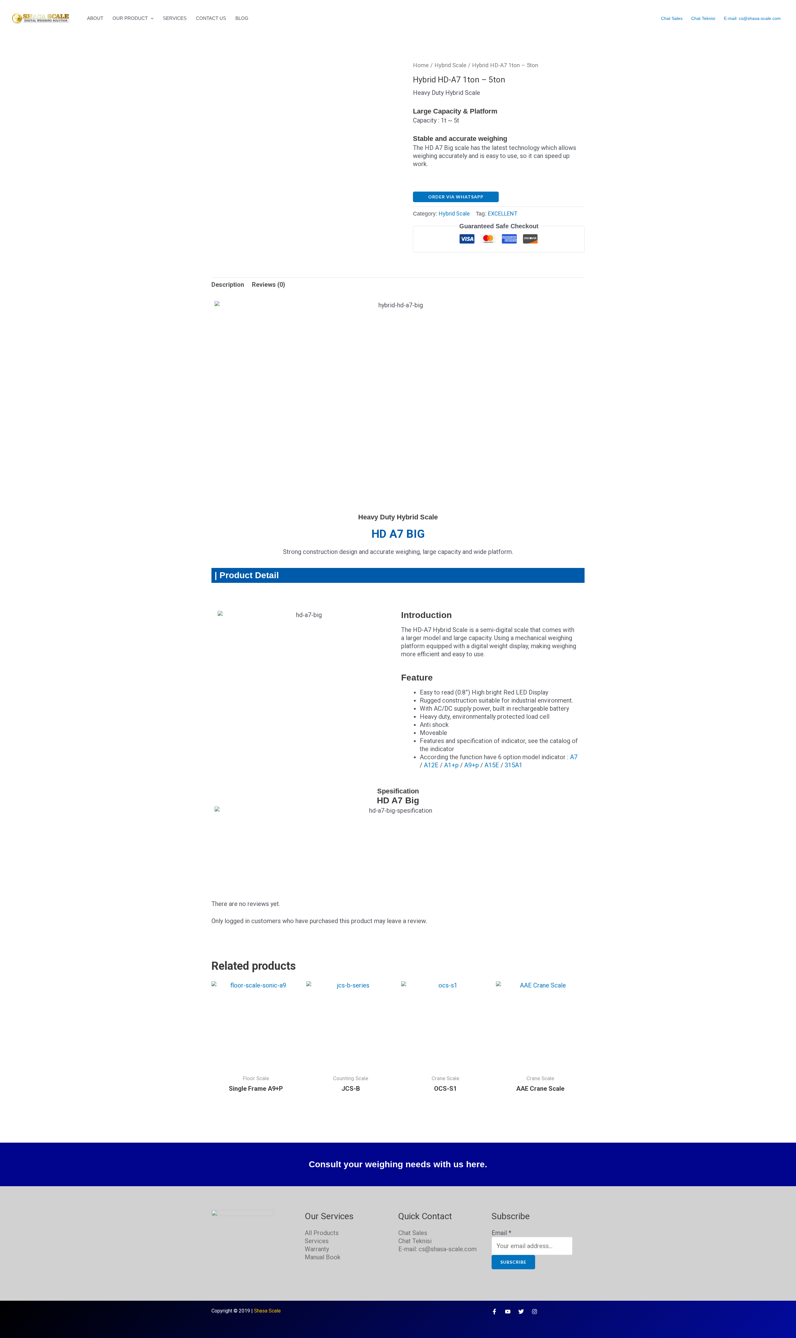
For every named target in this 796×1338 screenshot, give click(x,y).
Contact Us (211, 18)
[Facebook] (494, 1311)
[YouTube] (508, 1311)
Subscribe (513, 1262)
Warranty (317, 1249)
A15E (491, 765)
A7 (573, 757)
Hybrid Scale (450, 65)
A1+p (451, 765)
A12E (431, 765)
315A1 (513, 765)
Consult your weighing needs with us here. (398, 1164)
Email (501, 1233)
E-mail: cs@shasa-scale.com (752, 18)
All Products (322, 1233)
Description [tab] (227, 284)
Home (421, 65)
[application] (151, 18)
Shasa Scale (267, 1311)
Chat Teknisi (703, 18)
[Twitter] (521, 1311)
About (95, 18)
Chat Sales (672, 18)
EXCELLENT (502, 213)
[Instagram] (534, 1311)
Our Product (130, 18)
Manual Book (322, 1257)
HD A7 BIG (398, 534)
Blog (241, 18)
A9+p (471, 765)
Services (175, 18)
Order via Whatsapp (456, 196)
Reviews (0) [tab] (268, 284)
